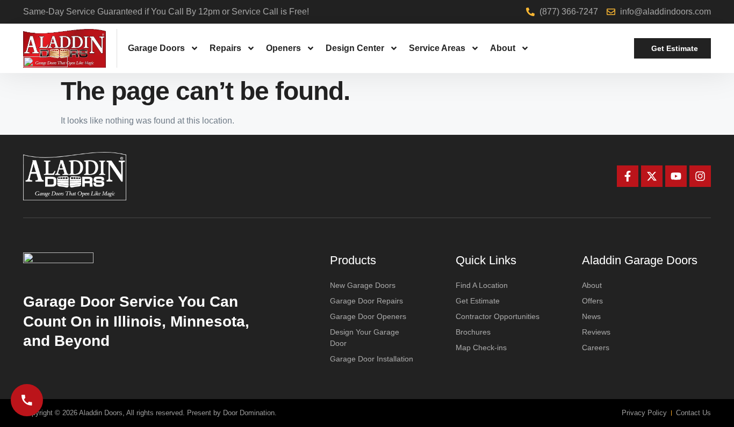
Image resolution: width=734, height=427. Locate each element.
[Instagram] (700, 176)
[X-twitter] (652, 176)
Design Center (355, 48)
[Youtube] (676, 176)
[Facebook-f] (627, 176)
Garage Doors (156, 48)
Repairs (225, 48)
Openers (283, 48)
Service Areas (437, 48)
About (502, 48)
